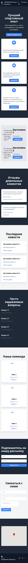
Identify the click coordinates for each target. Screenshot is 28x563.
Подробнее (14, 56)
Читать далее (7, 250)
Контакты (24, 2)
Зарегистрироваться (14, 35)
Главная (14, 2)
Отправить (6, 510)
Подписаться (14, 465)
